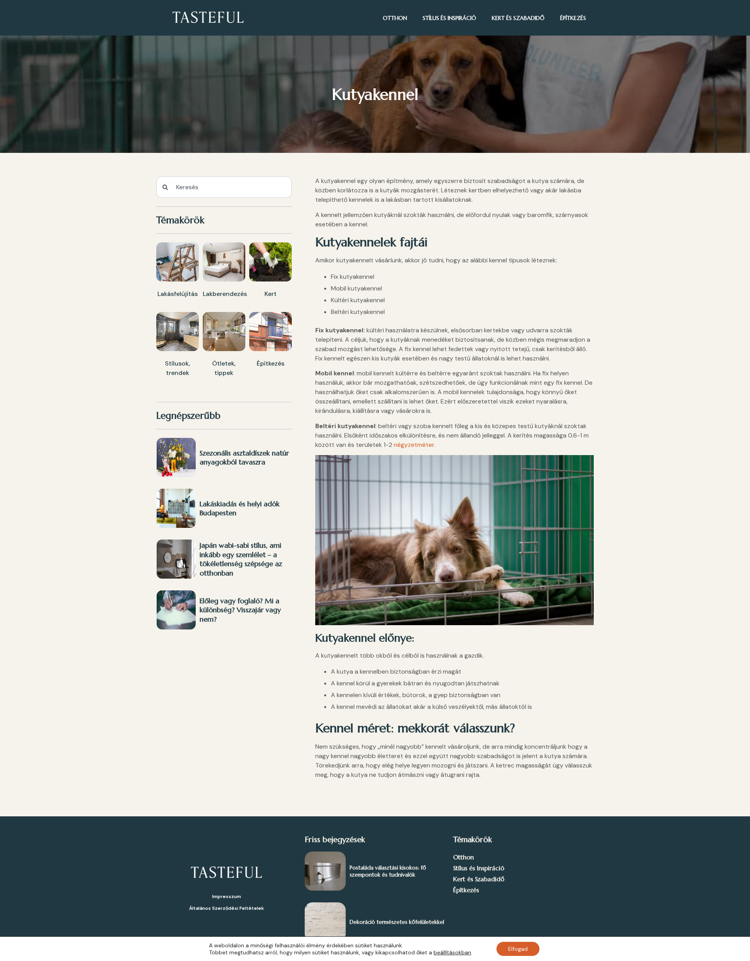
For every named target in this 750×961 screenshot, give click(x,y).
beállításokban (452, 952)
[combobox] (224, 187)
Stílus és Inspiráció (449, 18)
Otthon (395, 18)
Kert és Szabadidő (518, 18)
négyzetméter (414, 445)
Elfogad (518, 948)
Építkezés (573, 18)
